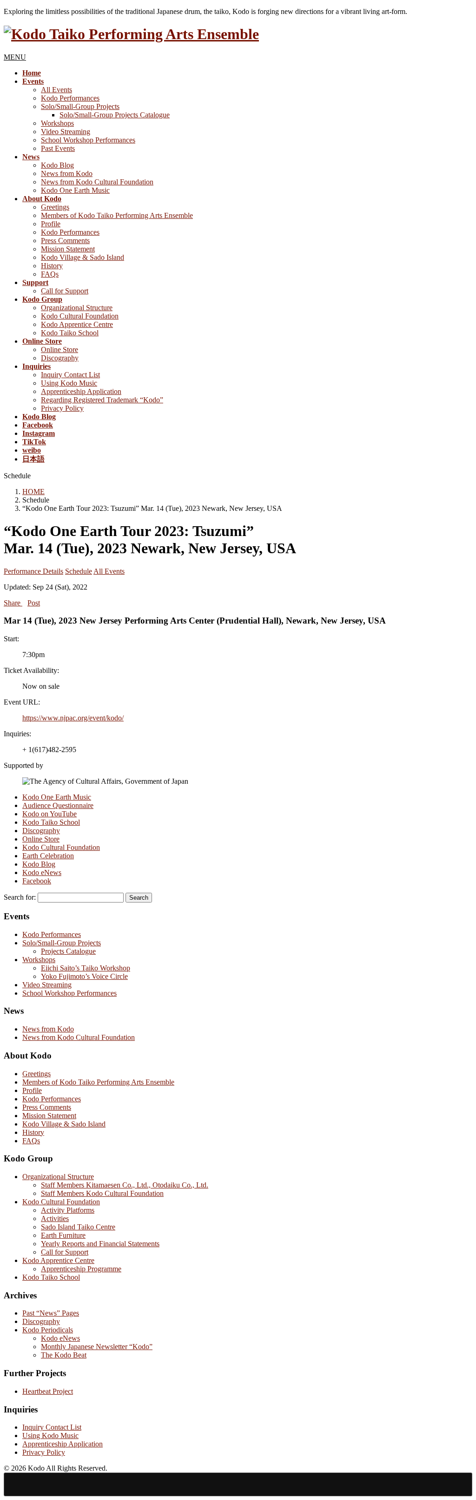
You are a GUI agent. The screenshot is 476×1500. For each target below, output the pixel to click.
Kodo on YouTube (49, 814)
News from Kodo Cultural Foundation (97, 182)
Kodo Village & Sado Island (82, 257)
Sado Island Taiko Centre (78, 1227)
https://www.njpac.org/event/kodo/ (73, 718)
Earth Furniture (63, 1235)
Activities (55, 1218)
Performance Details (33, 571)
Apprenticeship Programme (81, 1269)
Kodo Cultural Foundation (80, 316)
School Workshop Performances (88, 140)
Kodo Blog (57, 165)
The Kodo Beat (63, 1355)
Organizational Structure (76, 308)
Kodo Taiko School (70, 333)
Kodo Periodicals (47, 1330)
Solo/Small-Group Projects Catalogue (115, 115)
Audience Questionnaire (57, 805)
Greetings (55, 207)
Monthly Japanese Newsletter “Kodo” (96, 1347)
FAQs (50, 274)
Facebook (36, 881)
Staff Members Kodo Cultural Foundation (102, 1193)
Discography (60, 358)
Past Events (58, 148)
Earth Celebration (48, 856)
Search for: (20, 897)
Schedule (78, 571)
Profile (50, 224)
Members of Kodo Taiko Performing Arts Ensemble (117, 215)
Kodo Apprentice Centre (77, 324)
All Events (56, 90)
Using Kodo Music (69, 383)
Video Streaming (65, 132)
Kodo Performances (70, 98)
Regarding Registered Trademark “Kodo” (102, 400)
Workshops (57, 123)
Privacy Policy (62, 408)
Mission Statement (68, 249)
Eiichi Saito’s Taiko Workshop (85, 968)
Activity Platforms (67, 1210)
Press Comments (65, 240)
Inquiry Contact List (70, 375)
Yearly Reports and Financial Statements (100, 1244)
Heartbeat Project (47, 1391)
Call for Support (64, 291)
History (52, 266)
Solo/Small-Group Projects (80, 106)
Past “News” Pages (50, 1313)
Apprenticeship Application (81, 391)
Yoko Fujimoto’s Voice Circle (84, 976)
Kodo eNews (41, 872)
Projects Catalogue (68, 951)
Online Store (59, 349)
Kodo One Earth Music (75, 190)
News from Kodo (67, 173)
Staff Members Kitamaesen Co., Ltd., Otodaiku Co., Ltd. (124, 1185)
